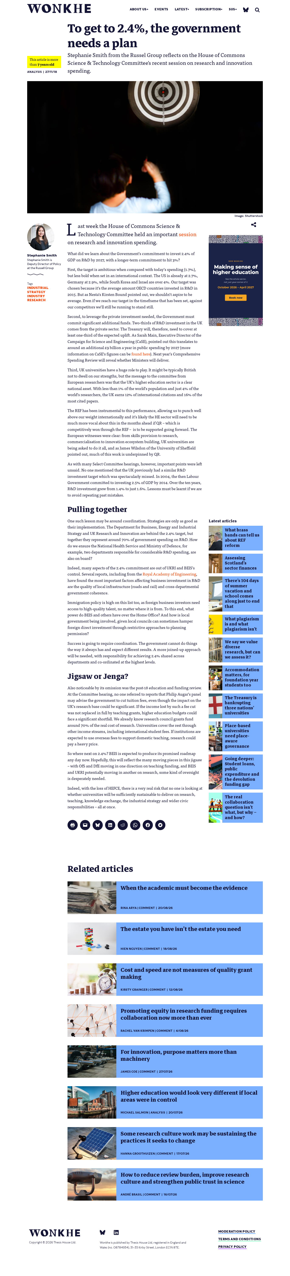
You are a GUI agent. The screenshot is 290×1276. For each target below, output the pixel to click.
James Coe (129, 1071)
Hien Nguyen (131, 948)
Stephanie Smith (42, 255)
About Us (138, 9)
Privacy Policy (232, 1246)
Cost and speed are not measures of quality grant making (186, 973)
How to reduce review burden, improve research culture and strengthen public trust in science (185, 1178)
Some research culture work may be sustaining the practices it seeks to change (188, 1137)
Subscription (208, 9)
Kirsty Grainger (134, 989)
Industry (36, 296)
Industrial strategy (37, 290)
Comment (147, 908)
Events (161, 9)
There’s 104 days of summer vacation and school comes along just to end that (242, 593)
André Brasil (131, 1194)
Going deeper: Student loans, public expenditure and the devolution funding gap (242, 771)
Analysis (34, 72)
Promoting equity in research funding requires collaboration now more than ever (184, 1014)
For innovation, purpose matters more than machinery (179, 1055)
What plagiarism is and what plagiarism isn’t (242, 624)
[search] (257, 9)
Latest (181, 9)
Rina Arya (129, 908)
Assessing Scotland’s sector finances (241, 563)
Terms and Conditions (239, 1239)
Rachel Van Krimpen (137, 1030)
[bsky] (246, 9)
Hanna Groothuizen (138, 1153)
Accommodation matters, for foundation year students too (242, 677)
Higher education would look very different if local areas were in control (189, 1096)
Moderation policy (236, 1231)
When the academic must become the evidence (184, 888)
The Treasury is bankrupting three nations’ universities (241, 705)
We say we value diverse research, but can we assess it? (242, 649)
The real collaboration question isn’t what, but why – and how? (240, 807)
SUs (232, 9)
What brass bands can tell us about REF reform (242, 538)
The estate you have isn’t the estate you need (181, 929)
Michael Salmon (134, 1112)
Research (36, 300)
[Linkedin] (114, 1232)
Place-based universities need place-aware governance (238, 736)
